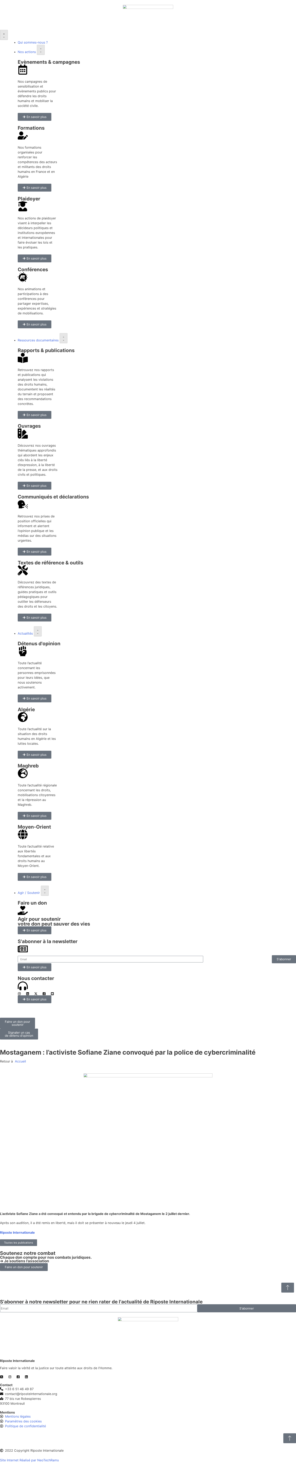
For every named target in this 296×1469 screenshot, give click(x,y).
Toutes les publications (18, 1242)
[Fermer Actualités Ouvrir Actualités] (38, 631)
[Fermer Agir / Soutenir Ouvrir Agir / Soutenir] (45, 891)
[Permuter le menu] (4, 35)
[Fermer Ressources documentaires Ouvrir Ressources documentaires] (63, 338)
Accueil (20, 1061)
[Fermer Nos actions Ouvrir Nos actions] (41, 50)
